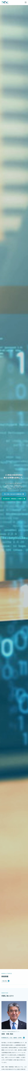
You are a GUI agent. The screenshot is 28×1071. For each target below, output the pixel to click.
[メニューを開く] (25, 2)
